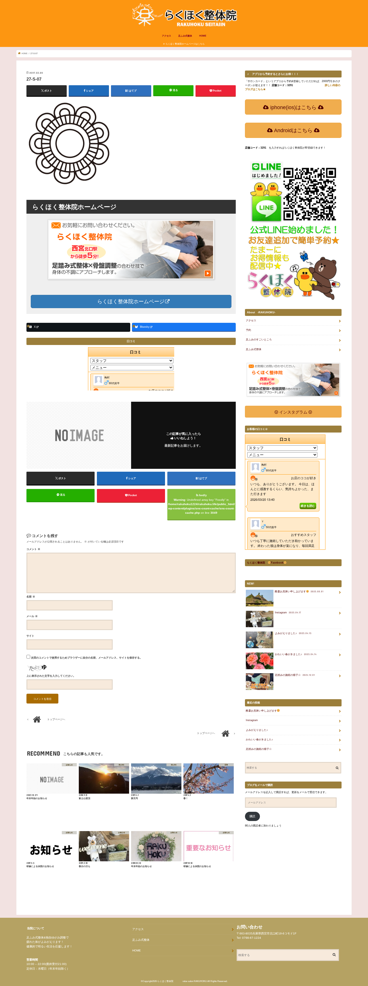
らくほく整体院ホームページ (130, 301)
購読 (252, 816)
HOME (202, 36)
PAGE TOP (353, 949)
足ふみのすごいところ (259, 339)
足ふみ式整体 (185, 36)
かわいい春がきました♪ (295, 654)
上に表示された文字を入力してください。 (51, 675)
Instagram (288, 612)
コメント (33, 549)
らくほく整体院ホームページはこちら (185, 44)
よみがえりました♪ (293, 633)
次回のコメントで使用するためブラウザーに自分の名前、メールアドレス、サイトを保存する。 (86, 657)
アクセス (166, 36)
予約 (248, 330)
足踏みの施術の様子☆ (295, 675)
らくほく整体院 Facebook (265, 562)
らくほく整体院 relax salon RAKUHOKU (182, 981)
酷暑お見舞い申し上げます (299, 591)
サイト (30, 635)
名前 (30, 596)
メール (32, 616)
